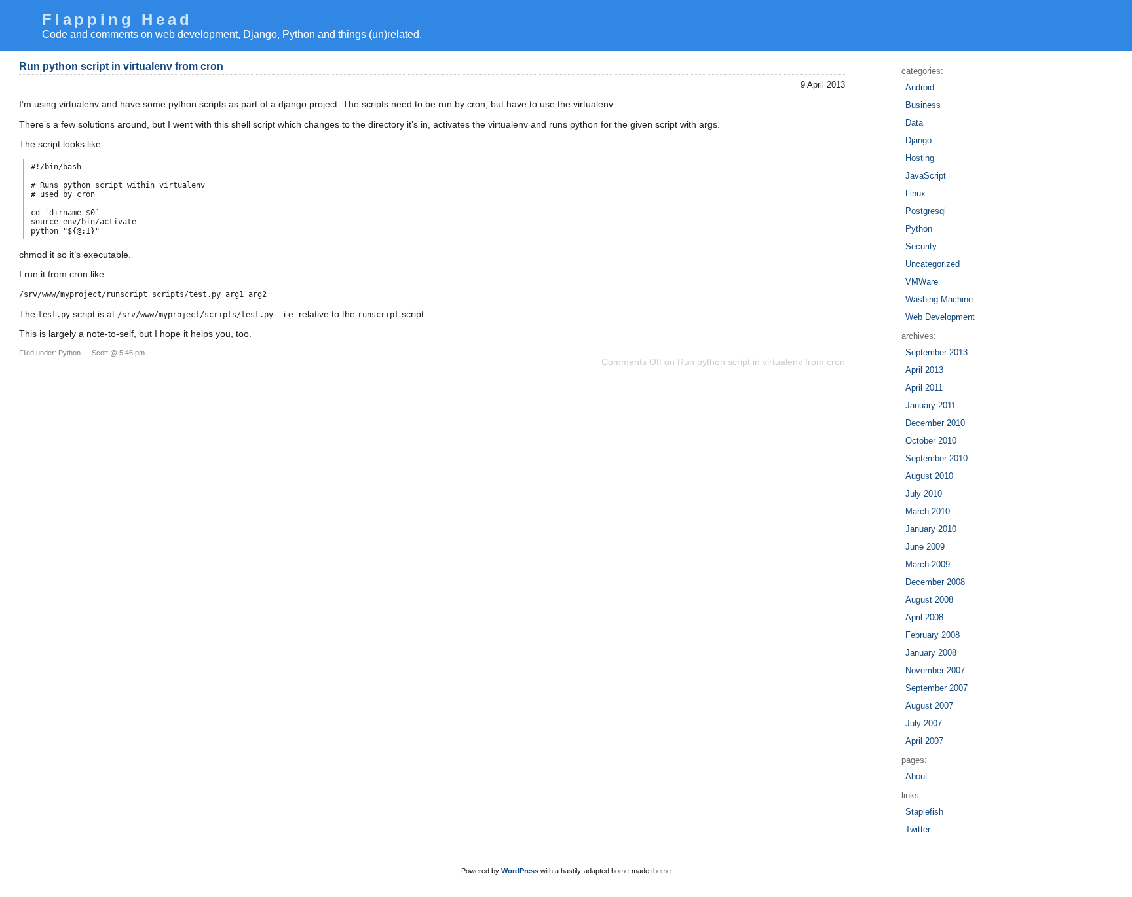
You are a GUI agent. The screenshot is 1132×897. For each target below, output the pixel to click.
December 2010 (935, 423)
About (916, 776)
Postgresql (925, 211)
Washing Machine (939, 299)
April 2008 (924, 617)
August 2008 (929, 600)
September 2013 (936, 352)
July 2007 (923, 723)
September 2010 (936, 458)
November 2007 (935, 670)
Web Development (940, 317)
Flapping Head (117, 19)
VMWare (921, 282)
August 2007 (929, 706)
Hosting (919, 158)
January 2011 (930, 405)
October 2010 (930, 441)
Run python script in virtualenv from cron (121, 66)
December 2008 (935, 582)
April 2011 (924, 388)
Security (921, 246)
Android (919, 87)
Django (918, 140)
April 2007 (924, 741)
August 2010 (929, 476)
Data (914, 123)
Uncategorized (932, 264)
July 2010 (923, 494)
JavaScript (925, 176)
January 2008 (930, 653)
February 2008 (932, 635)
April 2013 (924, 370)
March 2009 (927, 564)
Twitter (917, 829)
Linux (915, 193)
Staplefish (924, 812)
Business (923, 105)
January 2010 (930, 529)
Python (69, 353)
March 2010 (927, 511)
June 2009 (925, 547)
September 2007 (936, 688)
